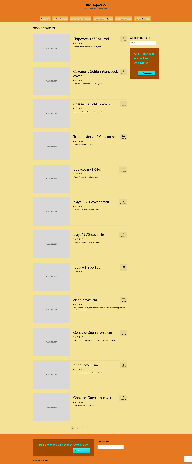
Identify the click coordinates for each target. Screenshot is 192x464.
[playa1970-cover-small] (51, 211)
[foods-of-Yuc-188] (51, 276)
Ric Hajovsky (96, 5)
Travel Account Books (79, 19)
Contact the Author (142, 19)
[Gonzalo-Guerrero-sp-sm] (51, 342)
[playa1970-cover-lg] (51, 244)
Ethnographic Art (122, 19)
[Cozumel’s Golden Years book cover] (51, 81)
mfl (77, 43)
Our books (45, 19)
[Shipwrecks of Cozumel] (51, 48)
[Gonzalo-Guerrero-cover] (51, 407)
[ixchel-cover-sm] (51, 374)
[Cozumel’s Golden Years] (51, 113)
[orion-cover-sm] (51, 309)
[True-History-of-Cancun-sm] (51, 146)
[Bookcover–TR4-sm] (51, 179)
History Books (59, 19)
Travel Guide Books (102, 19)
